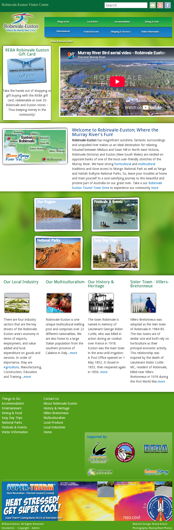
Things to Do (63, 21)
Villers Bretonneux (56, 413)
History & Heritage (56, 408)
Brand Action (12, 524)
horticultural (122, 164)
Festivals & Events (14, 427)
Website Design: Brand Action (150, 524)
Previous (62, 82)
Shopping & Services (120, 31)
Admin (36, 528)
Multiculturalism (54, 418)
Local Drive (92, 21)
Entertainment (63, 31)
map (35, 146)
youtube (160, 5)
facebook (168, 5)
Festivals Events (91, 31)
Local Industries (54, 427)
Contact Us (51, 399)
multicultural (146, 164)
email (153, 5)
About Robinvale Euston (62, 41)
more (154, 188)
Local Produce (53, 422)
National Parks (12, 422)
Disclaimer (8, 528)
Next (168, 82)
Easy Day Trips (12, 418)
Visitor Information (150, 31)
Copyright (23, 528)
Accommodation (122, 21)
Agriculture (11, 367)
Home (48, 432)
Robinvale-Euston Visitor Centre (25, 5)
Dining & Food (151, 21)
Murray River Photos (160, 528)
